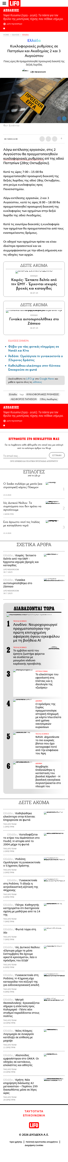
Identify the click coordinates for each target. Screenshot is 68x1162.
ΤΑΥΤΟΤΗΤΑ (34, 1111)
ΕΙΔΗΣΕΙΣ (15, 35)
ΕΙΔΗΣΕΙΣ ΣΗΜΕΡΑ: (18, 340)
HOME (6, 35)
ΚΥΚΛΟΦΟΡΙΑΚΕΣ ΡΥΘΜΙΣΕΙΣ (43, 394)
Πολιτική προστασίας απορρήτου (42, 1142)
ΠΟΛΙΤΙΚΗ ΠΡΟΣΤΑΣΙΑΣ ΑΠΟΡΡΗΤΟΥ (42, 461)
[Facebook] (59, 118)
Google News (46, 378)
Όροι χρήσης (16, 1142)
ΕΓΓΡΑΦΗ (56, 455)
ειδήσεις (37, 382)
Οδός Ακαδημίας (48, 399)
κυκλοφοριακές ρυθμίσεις (23, 158)
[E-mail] (54, 139)
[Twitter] (64, 118)
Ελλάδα (25, 35)
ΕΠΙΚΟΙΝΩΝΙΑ (34, 1115)
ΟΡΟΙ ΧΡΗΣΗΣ (16, 461)
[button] (4, 28)
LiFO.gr (30, 378)
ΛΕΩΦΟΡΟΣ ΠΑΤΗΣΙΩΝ (23, 399)
